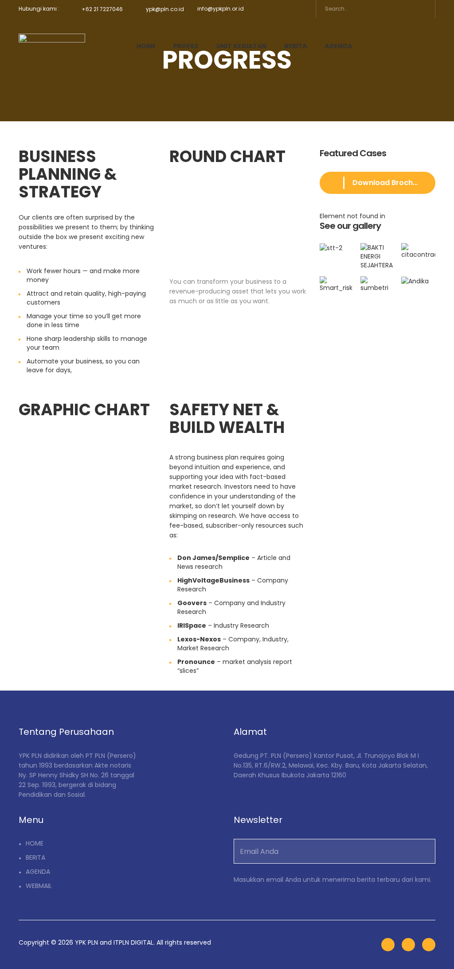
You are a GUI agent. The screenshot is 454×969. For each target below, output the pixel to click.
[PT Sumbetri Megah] (377, 281)
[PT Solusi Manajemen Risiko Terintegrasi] (337, 281)
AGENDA (338, 46)
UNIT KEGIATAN (241, 46)
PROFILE (186, 46)
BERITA (295, 46)
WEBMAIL (39, 885)
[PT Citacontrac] (418, 253)
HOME (146, 46)
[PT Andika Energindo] (418, 281)
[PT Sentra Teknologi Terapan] (337, 253)
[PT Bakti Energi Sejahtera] (377, 253)
